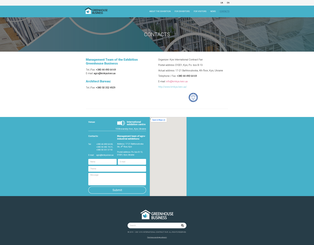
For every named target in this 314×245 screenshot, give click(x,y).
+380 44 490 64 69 (106, 69)
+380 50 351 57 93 (104, 150)
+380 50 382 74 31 (104, 147)
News (213, 11)
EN (228, 3)
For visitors (200, 11)
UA (222, 3)
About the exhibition (160, 11)
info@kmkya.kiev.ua (176, 81)
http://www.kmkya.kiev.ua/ (172, 86)
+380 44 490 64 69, (104, 144)
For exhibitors (182, 11)
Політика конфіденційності (157, 237)
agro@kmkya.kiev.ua (104, 155)
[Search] (182, 225)
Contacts (224, 11)
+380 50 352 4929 (105, 87)
